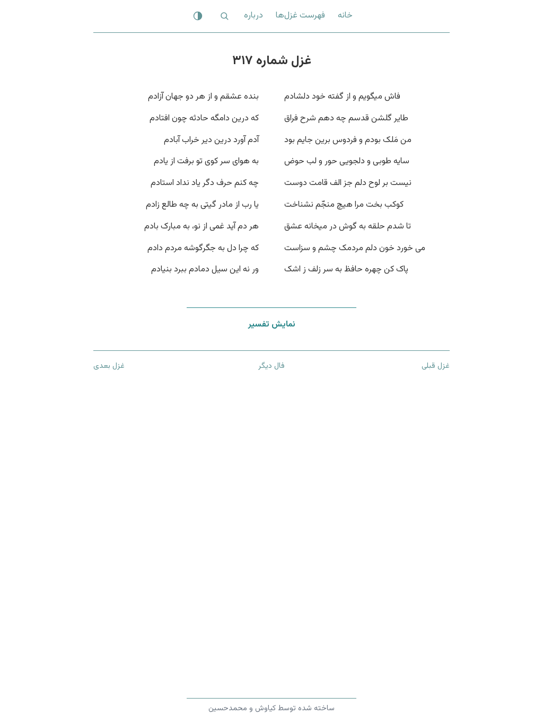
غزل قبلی (436, 366)
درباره (253, 15)
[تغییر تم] (198, 16)
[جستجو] (224, 16)
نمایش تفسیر (271, 324)
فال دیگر (271, 366)
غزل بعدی (109, 366)
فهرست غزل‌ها (300, 15)
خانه (345, 15)
